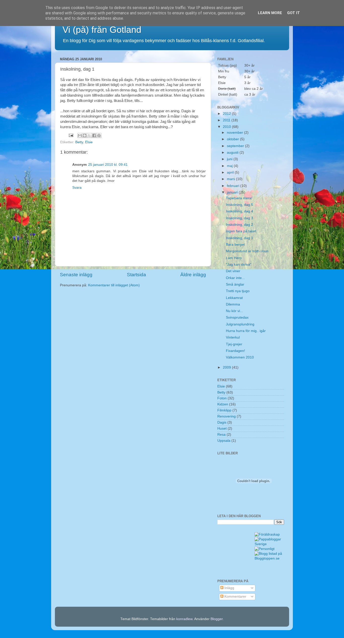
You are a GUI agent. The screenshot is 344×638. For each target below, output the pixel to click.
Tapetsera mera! (239, 198)
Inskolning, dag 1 (239, 238)
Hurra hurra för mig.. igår (246, 331)
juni (230, 159)
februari (233, 186)
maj (230, 166)
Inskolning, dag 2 (239, 225)
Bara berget (235, 244)
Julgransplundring (240, 324)
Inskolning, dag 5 (239, 205)
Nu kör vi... (234, 311)
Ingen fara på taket (241, 231)
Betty (79, 142)
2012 (227, 114)
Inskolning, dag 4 (239, 211)
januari (233, 192)
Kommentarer (234, 596)
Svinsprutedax (237, 317)
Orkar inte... (235, 278)
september (236, 146)
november (235, 132)
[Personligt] (264, 549)
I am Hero (234, 258)
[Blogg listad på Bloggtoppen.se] (269, 558)
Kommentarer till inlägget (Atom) (114, 285)
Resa (221, 434)
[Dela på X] (89, 135)
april (231, 172)
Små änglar (235, 284)
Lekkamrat (234, 298)
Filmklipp (224, 410)
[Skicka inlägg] (70, 135)
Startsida (136, 274)
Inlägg (228, 588)
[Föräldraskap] (267, 534)
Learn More (270, 13)
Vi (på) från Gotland (101, 29)
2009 (227, 367)
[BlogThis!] (84, 135)
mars (231, 179)
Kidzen (222, 404)
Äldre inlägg (193, 274)
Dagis (221, 422)
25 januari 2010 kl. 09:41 (108, 165)
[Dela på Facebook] (94, 135)
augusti (233, 152)
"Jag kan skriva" (238, 264)
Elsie (89, 142)
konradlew (184, 619)
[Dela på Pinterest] (98, 135)
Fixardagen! (235, 351)
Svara (77, 187)
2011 (227, 120)
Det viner (233, 271)
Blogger (217, 619)
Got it (293, 13)
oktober (233, 139)
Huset (222, 428)
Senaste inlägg (76, 274)
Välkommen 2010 (240, 357)
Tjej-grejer (234, 344)
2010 (227, 127)
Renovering (226, 416)
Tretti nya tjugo (238, 291)
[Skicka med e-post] (79, 135)
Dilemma (233, 304)
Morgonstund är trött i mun (247, 251)
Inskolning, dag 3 (239, 218)
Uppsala (223, 440)
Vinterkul (233, 337)
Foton (222, 398)
